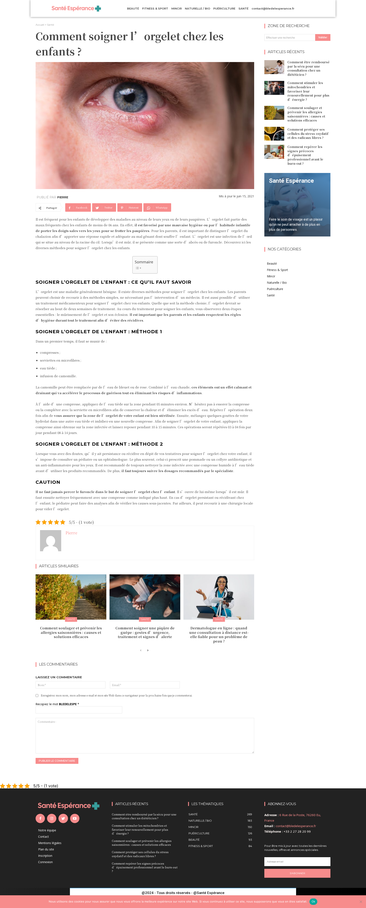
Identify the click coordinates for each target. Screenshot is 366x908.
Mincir (271, 276)
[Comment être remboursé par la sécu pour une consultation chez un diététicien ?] (274, 67)
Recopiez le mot (57, 704)
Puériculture (275, 289)
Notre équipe (47, 830)
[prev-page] (140, 650)
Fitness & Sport (277, 270)
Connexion (45, 862)
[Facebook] (40, 818)
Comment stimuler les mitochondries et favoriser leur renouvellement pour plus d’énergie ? (308, 91)
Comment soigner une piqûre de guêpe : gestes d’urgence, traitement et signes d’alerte (145, 632)
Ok (313, 901)
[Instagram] (51, 818)
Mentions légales (49, 843)
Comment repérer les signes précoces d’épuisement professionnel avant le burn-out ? (305, 155)
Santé (50, 24)
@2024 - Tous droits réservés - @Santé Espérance (183, 893)
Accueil (40, 24)
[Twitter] (63, 818)
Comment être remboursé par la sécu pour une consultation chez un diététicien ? (308, 68)
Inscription (45, 856)
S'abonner (297, 873)
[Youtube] (74, 818)
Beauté (272, 263)
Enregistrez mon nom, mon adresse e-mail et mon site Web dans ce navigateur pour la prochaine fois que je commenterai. (116, 695)
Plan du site (46, 849)
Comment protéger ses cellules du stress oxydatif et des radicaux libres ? (307, 133)
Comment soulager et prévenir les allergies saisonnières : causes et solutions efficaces (71, 632)
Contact (43, 837)
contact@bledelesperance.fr (296, 826)
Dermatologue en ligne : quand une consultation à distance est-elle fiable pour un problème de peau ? (219, 635)
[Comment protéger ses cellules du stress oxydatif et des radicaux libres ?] (274, 134)
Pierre (62, 197)
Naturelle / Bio (277, 283)
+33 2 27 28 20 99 (297, 831)
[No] (361, 902)
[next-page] (147, 650)
